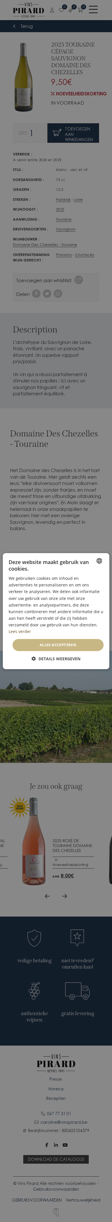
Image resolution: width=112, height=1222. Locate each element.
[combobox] (99, 560)
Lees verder (20, 631)
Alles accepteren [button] (58, 644)
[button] (56, 658)
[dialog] (56, 611)
